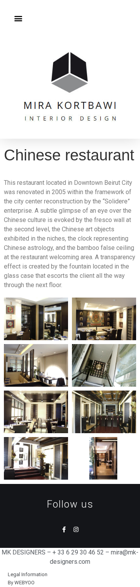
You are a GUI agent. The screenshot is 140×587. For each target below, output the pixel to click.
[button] (18, 18)
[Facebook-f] (64, 529)
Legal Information (27, 574)
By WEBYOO (21, 582)
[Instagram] (76, 529)
